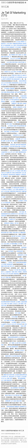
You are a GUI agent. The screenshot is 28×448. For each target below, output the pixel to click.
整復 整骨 (19, 401)
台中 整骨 (13, 45)
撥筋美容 (18, 191)
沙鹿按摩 (19, 107)
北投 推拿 (6, 131)
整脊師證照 (12, 174)
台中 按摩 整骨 (7, 277)
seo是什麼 (9, 141)
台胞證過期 (23, 96)
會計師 (5, 77)
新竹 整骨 (15, 98)
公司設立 (15, 303)
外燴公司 (19, 75)
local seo (3, 378)
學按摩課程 (21, 388)
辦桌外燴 (17, 146)
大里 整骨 (9, 43)
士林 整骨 (20, 303)
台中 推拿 (13, 401)
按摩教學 (8, 79)
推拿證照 (12, 144)
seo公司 (12, 58)
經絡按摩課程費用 (21, 262)
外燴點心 (9, 189)
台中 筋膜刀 (17, 376)
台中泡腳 (6, 172)
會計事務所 (12, 55)
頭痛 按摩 (23, 326)
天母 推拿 (21, 212)
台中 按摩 (4, 380)
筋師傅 (3, 101)
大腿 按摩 (15, 232)
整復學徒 (16, 273)
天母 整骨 (9, 303)
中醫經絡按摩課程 (17, 43)
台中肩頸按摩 (10, 77)
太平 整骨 (6, 320)
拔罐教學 (11, 47)
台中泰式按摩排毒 (14, 99)
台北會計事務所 (20, 41)
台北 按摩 (15, 189)
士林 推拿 (12, 146)
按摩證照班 (18, 172)
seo (22, 55)
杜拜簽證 (10, 251)
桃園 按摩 (8, 356)
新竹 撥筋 (18, 313)
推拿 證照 (14, 141)
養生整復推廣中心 (16, 79)
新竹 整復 (18, 55)
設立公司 (20, 135)
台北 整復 (16, 350)
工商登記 (23, 236)
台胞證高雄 (4, 152)
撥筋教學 (5, 174)
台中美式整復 (8, 83)
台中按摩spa (21, 337)
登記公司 (11, 266)
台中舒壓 (17, 58)
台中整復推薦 (6, 45)
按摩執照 (6, 223)
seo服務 (18, 302)
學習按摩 (12, 302)
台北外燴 (6, 191)
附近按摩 (3, 232)
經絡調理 (21, 189)
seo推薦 (13, 101)
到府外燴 (6, 266)
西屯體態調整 (21, 378)
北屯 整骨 (6, 244)
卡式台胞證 (18, 47)
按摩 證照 (9, 378)
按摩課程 (6, 146)
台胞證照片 (8, 272)
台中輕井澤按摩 (14, 131)
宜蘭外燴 (23, 191)
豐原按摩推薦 (10, 92)
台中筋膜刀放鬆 (12, 126)
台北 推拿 (9, 62)
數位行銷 (3, 260)
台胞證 (21, 258)
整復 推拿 (14, 272)
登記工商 (5, 273)
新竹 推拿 (9, 124)
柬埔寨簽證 (23, 90)
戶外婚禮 (18, 71)
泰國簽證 (14, 103)
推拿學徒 (21, 187)
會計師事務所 (14, 388)
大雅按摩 (17, 139)
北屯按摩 (23, 376)
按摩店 (5, 84)
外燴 (17, 122)
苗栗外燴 (14, 75)
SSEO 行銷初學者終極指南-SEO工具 (13, 4)
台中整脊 (19, 244)
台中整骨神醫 (13, 244)
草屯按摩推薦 (20, 126)
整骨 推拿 (15, 62)
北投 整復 (4, 92)
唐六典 (17, 223)
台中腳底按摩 (15, 187)
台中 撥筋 (11, 343)
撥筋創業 (23, 144)
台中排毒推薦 (18, 77)
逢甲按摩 (6, 56)
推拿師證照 (15, 83)
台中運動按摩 (22, 232)
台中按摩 (18, 236)
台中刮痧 (6, 47)
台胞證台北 (7, 71)
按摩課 (24, 103)
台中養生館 (16, 395)
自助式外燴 (21, 62)
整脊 (2, 146)
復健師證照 (15, 346)
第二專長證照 (10, 376)
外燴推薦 (11, 88)
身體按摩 (20, 255)
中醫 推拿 (19, 103)
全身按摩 (15, 135)
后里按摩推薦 (20, 45)
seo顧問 (3, 324)
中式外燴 (23, 146)
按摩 (5, 305)
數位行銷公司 (9, 395)
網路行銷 (6, 374)
